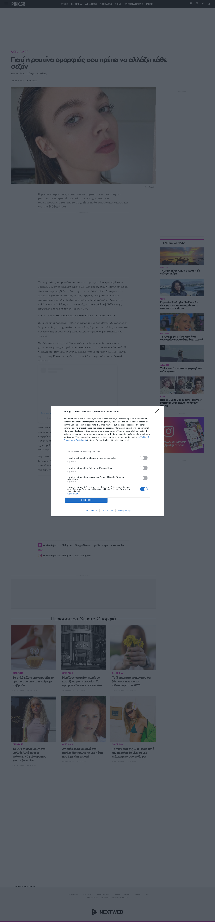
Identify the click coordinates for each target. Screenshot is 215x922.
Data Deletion (91, 510)
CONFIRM (86, 500)
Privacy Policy (124, 510)
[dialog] (107, 461)
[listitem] (107, 451)
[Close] (158, 412)
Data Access (107, 510)
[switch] (144, 458)
